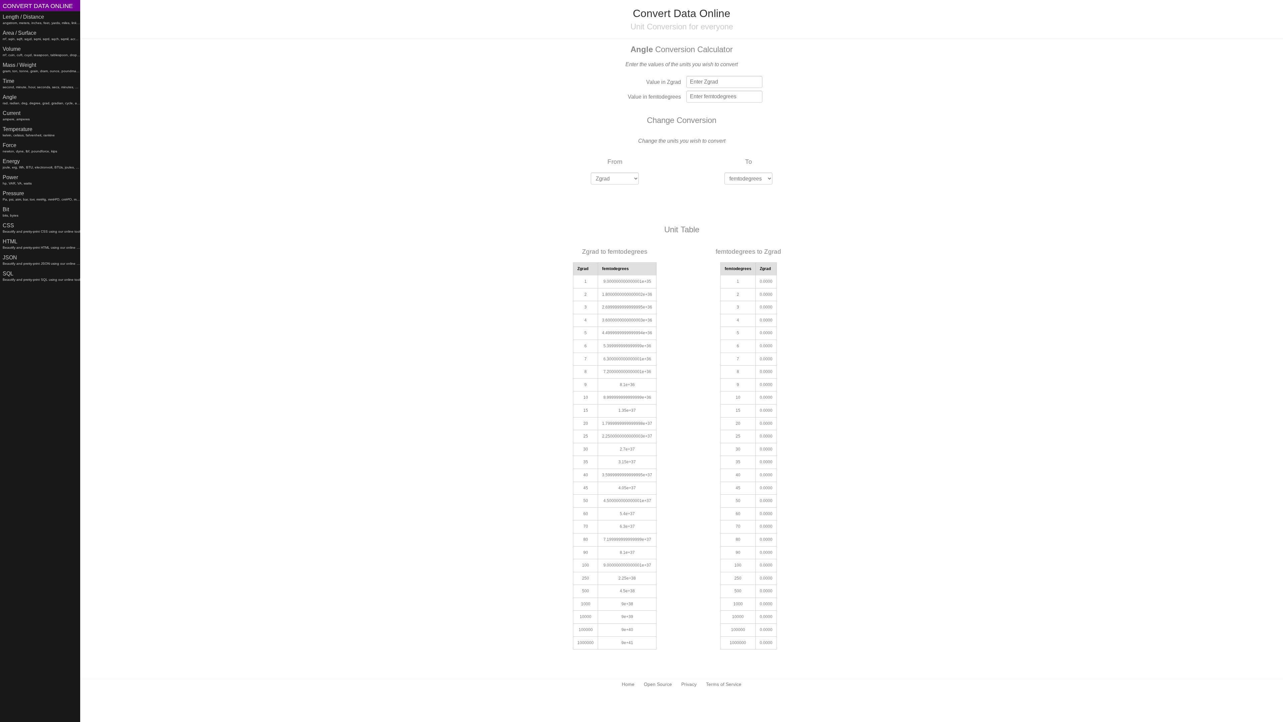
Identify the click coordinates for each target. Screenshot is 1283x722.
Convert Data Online (38, 6)
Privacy (689, 684)
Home (628, 684)
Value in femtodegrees (654, 97)
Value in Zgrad (663, 82)
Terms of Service (723, 684)
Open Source (658, 684)
